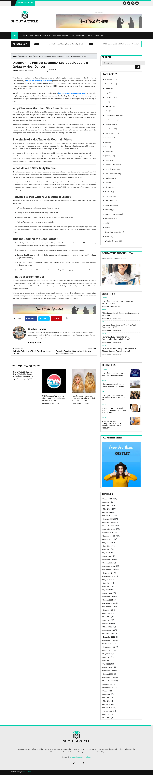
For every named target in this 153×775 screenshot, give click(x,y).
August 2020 (107, 711)
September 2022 (109, 647)
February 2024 (108, 597)
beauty (109, 88)
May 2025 (106, 549)
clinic (108, 111)
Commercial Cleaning (114, 115)
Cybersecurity (111, 124)
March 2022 (107, 667)
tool (107, 223)
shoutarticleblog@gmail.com (80, 757)
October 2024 (108, 573)
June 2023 (106, 617)
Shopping (110, 210)
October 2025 (108, 533)
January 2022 (108, 674)
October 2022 (108, 644)
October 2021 (108, 684)
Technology (111, 219)
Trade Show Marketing (114, 232)
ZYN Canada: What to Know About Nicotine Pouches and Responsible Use (54, 398)
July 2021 (106, 694)
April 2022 (107, 664)
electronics (110, 138)
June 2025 (106, 546)
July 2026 (106, 502)
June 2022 (106, 657)
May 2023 (106, 620)
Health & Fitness (49, 35)
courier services (112, 120)
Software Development (114, 214)
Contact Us (98, 35)
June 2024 (106, 583)
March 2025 (107, 556)
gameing (110, 156)
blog (108, 93)
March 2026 (107, 516)
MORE (90, 35)
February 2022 (108, 671)
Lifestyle (109, 187)
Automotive (28, 35)
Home (15, 56)
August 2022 (107, 650)
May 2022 (106, 661)
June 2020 (106, 718)
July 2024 (106, 580)
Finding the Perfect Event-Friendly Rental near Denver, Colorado (32, 352)
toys (107, 228)
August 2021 (107, 691)
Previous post (18, 348)
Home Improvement (113, 174)
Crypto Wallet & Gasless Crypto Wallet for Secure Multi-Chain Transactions (23, 374)
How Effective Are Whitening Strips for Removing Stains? (65, 44)
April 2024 (107, 590)
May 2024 (106, 586)
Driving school (112, 133)
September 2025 (109, 536)
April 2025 (107, 553)
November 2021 (109, 681)
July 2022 (106, 654)
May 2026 (106, 509)
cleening (110, 106)
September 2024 (109, 576)
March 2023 (107, 627)
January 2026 (108, 522)
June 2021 (106, 698)
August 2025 (107, 539)
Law (72, 35)
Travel (91, 44)
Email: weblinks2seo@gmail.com (114, 258)
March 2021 (107, 708)
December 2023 (109, 603)
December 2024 (109, 566)
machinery (110, 192)
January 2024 (108, 600)
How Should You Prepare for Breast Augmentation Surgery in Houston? (116, 338)
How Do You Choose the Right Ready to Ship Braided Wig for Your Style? (83, 398)
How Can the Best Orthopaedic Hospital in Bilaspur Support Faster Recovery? (119, 350)
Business (38, 35)
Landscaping (110, 178)
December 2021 (109, 677)
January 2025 (108, 563)
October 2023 (108, 610)
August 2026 (107, 499)
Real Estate (111, 201)
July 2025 (106, 543)
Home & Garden (63, 35)
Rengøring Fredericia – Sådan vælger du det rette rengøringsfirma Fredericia (73, 352)
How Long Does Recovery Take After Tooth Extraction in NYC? (119, 326)
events (108, 142)
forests (109, 151)
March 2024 (107, 593)
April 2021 (107, 704)
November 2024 (109, 570)
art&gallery (111, 79)
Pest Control (110, 196)
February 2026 (108, 519)
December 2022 (109, 637)
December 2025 (109, 526)
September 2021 (109, 688)
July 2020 (106, 714)
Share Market (81, 35)
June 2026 (106, 506)
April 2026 (107, 512)
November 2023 (109, 607)
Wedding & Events (25, 56)
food (108, 147)
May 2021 (106, 701)
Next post (91, 348)
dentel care (111, 129)
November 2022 (109, 640)
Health (109, 160)
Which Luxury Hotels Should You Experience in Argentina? (121, 44)
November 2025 (109, 529)
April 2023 (107, 624)
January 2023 (108, 634)
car (107, 102)
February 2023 (108, 630)
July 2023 (106, 613)
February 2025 (108, 560)
